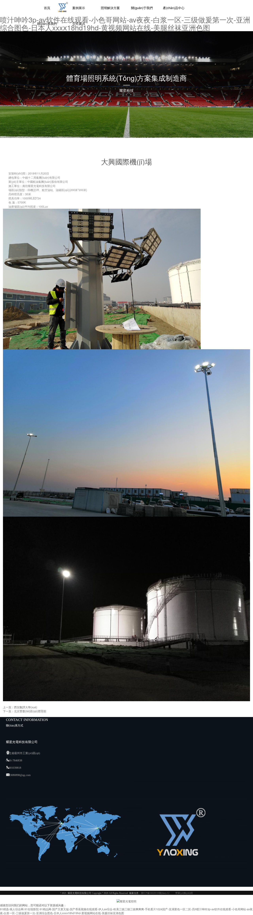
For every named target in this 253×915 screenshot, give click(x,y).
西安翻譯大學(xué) (25, 707)
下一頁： (8, 711)
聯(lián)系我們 (47, 23)
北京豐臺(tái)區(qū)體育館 (30, 711)
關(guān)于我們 (142, 8)
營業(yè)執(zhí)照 (184, 893)
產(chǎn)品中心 (173, 8)
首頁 (47, 8)
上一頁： (8, 707)
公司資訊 (78, 23)
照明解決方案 (110, 8)
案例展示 (78, 8)
